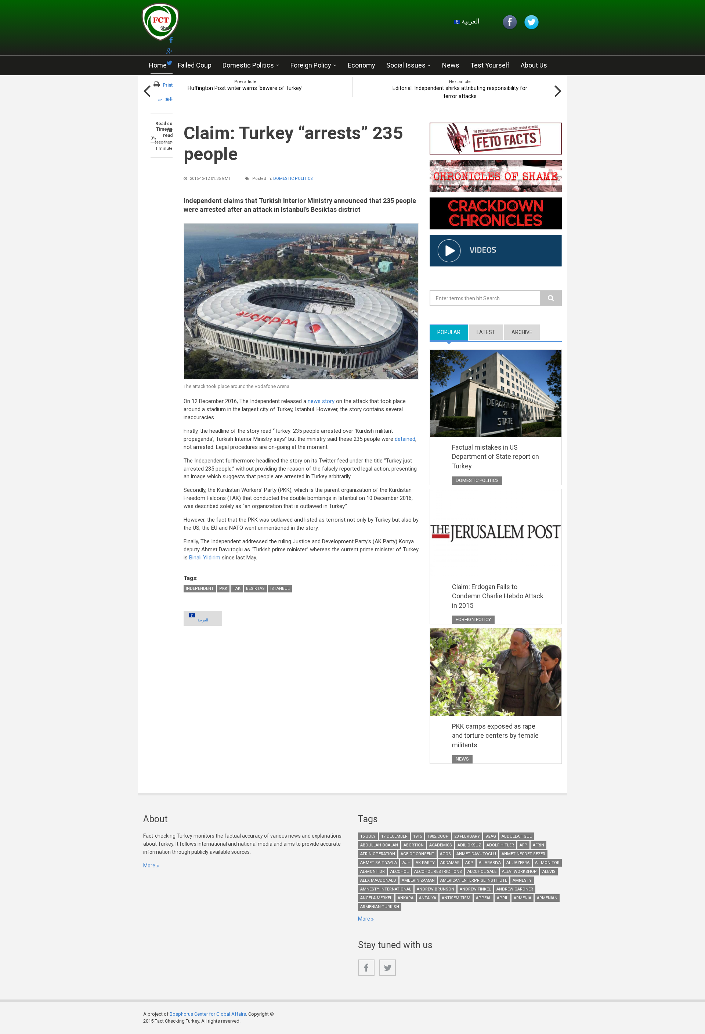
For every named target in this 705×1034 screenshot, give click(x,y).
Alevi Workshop (519, 871)
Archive (521, 332)
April (502, 898)
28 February (467, 836)
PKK (223, 588)
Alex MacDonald (378, 880)
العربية (470, 21)
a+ (169, 99)
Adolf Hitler (500, 845)
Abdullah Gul (517, 836)
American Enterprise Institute (473, 880)
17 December (394, 836)
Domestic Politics (248, 65)
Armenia (522, 898)
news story (321, 401)
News (450, 65)
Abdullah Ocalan (379, 845)
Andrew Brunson (435, 889)
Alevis (549, 871)
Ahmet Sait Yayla (378, 862)
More (149, 865)
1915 (417, 836)
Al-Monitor (372, 871)
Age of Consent (417, 854)
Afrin (538, 845)
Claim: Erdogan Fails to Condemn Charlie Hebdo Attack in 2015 (497, 596)
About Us (534, 65)
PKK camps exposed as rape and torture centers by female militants (495, 735)
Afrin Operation (377, 854)
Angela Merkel (376, 898)
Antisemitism (456, 898)
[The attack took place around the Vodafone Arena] (301, 301)
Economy (361, 65)
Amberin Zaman (418, 880)
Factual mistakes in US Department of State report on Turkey (495, 456)
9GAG (490, 836)
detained (405, 439)
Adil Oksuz (469, 845)
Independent (200, 588)
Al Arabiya (490, 862)
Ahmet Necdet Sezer (523, 854)
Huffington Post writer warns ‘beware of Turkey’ (245, 88)
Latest (486, 332)
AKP (469, 862)
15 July (368, 836)
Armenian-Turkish (379, 906)
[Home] (229, 24)
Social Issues (406, 65)
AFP (523, 845)
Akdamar (450, 862)
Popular (452, 332)
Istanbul (280, 588)
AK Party (425, 862)
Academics (440, 845)
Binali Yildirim (204, 557)
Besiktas (255, 588)
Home (158, 65)
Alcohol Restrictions (438, 871)
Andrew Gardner (514, 889)
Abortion (414, 845)
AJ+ (406, 862)
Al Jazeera (517, 862)
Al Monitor (547, 862)
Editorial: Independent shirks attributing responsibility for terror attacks (460, 92)
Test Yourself (490, 65)
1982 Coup (438, 836)
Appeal (483, 898)
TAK (237, 588)
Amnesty (522, 880)
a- (160, 99)
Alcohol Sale (481, 871)
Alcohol (399, 871)
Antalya (427, 898)
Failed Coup (195, 65)
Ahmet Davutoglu (476, 854)
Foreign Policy (310, 65)
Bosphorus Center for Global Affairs (208, 1014)
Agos (445, 854)
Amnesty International (385, 889)
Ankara (405, 898)
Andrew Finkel (475, 889)
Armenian (547, 898)
